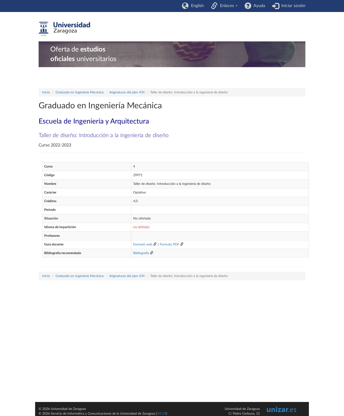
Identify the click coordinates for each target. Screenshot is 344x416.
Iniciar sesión (292, 6)
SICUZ (161, 413)
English (196, 6)
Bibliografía (141, 253)
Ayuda (258, 6)
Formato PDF (169, 244)
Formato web (142, 244)
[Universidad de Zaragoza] (64, 29)
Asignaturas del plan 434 (127, 92)
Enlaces (226, 6)
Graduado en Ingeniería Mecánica (79, 92)
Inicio (46, 92)
